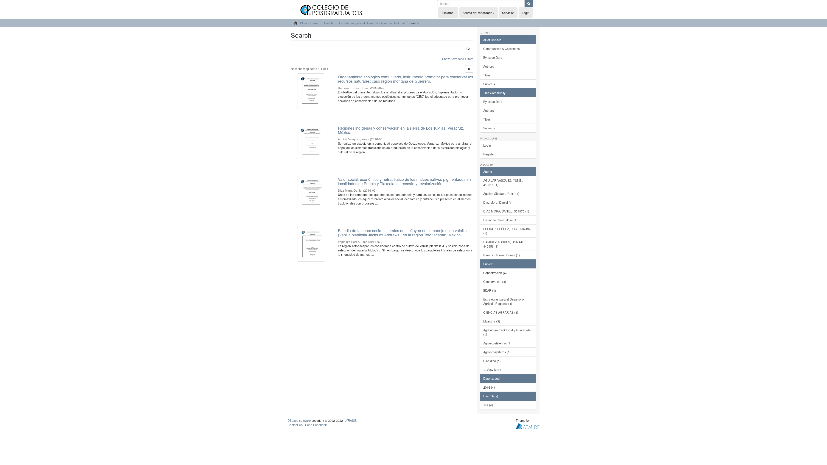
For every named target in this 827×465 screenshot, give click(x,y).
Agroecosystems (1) (497, 352)
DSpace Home (309, 23)
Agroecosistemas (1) (497, 343)
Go (468, 48)
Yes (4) (488, 405)
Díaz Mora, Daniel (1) (498, 202)
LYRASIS (351, 420)
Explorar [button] (447, 13)
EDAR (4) (489, 290)
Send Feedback (316, 425)
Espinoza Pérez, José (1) (500, 220)
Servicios (508, 13)
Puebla (329, 23)
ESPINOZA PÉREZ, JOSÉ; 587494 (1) (507, 231)
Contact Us (295, 425)
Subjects (489, 84)
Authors (488, 66)
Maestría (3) (491, 321)
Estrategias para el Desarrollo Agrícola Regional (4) (503, 301)
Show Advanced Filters (457, 59)
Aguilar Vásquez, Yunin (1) (501, 193)
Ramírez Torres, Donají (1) (501, 255)
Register (489, 154)
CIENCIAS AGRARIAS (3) (500, 312)
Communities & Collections (501, 48)
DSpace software (299, 420)
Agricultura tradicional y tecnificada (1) (507, 332)
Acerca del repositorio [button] (477, 13)
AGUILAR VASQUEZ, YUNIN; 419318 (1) (503, 182)
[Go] (528, 3)
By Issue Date (492, 57)
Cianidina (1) (492, 361)
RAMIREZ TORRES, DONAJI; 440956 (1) (503, 244)
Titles (487, 75)
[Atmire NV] (527, 425)
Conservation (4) (494, 281)
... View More (492, 369)
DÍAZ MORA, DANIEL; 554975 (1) (506, 211)
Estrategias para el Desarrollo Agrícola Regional (372, 23)
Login (487, 145)
